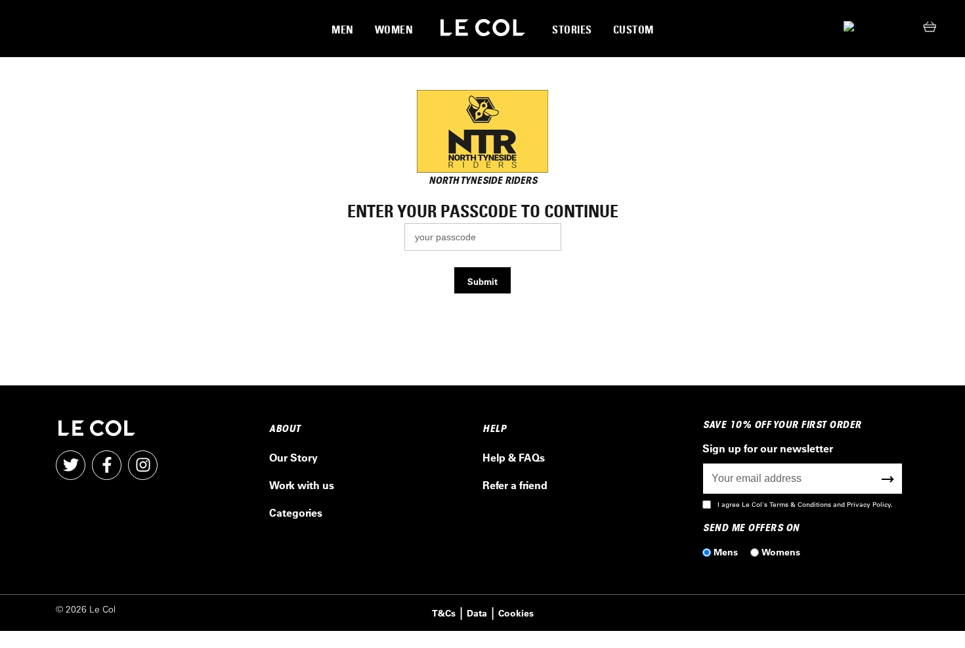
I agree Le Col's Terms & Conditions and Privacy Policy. (805, 504)
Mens (726, 552)
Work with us (301, 485)
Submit (482, 281)
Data (477, 613)
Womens (780, 552)
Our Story (293, 457)
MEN (343, 29)
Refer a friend (514, 485)
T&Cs (444, 613)
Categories (295, 512)
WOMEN (394, 29)
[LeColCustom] (482, 28)
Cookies (516, 613)
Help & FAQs (513, 457)
